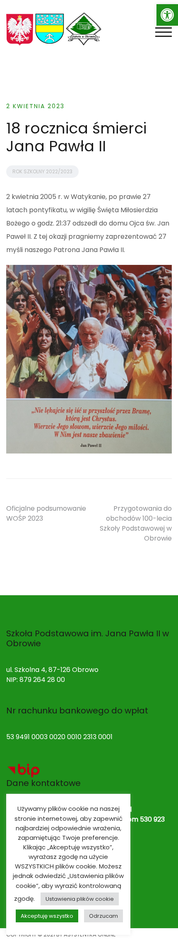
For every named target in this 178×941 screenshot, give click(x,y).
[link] (167, 15)
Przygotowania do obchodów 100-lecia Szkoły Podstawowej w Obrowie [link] (136, 523)
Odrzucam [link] (103, 916)
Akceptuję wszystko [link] (47, 916)
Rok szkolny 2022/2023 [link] (42, 171)
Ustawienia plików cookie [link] (80, 899)
